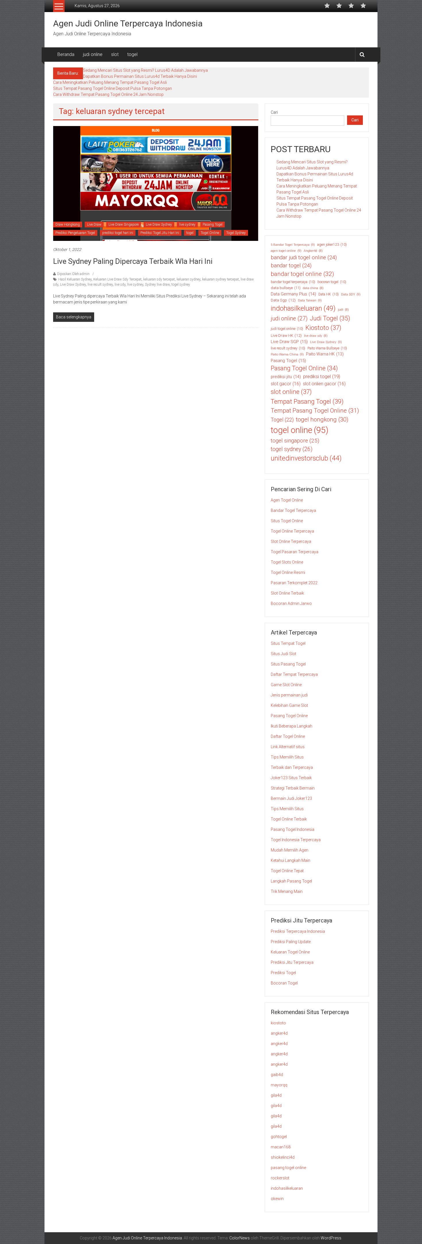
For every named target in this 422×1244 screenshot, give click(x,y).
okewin (277, 1198)
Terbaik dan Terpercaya (292, 767)
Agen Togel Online (287, 500)
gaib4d (277, 1074)
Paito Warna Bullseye (327, 348)
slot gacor (286, 383)
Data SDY (351, 294)
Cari (274, 112)
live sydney (187, 225)
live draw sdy (316, 336)
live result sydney (100, 285)
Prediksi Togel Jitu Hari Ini (159, 233)
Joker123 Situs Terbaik (291, 777)
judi (343, 310)
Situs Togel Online (287, 521)
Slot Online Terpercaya (291, 541)
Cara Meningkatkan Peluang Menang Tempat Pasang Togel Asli (110, 82)
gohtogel (279, 1136)
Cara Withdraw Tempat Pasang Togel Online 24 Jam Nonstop (108, 94)
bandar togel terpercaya (293, 282)
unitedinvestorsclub (306, 458)
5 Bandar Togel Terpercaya (293, 245)
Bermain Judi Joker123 (291, 798)
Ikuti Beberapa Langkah (291, 726)
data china (313, 288)
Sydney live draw (157, 285)
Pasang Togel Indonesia (292, 829)
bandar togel (291, 265)
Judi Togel (330, 318)
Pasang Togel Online (304, 368)
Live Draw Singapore (124, 225)
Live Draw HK (286, 335)
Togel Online (210, 233)
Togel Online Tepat (287, 870)
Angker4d (313, 251)
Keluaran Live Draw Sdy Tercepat (117, 279)
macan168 (281, 1147)
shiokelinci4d (283, 1157)
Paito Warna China (287, 354)
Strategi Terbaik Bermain (293, 788)
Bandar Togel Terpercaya (293, 510)
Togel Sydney (236, 233)
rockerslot (280, 1178)
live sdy (120, 285)
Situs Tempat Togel (288, 643)
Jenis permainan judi (289, 695)
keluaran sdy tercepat (159, 279)
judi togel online (287, 329)
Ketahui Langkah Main (290, 860)
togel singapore (295, 440)
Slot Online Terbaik (287, 593)
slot (115, 54)
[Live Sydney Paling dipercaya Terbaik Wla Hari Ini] (155, 183)
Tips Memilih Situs (287, 757)
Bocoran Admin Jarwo (291, 603)
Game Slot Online (286, 684)
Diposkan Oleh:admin (73, 274)
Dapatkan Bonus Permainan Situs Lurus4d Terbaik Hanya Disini (140, 76)
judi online (92, 54)
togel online (299, 430)
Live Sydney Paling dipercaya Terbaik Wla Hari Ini (132, 261)
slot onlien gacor (324, 383)
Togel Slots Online (287, 562)
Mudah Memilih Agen (289, 850)
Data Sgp (283, 300)
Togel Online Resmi (288, 572)
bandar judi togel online (304, 257)
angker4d (279, 1033)
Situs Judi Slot (283, 653)
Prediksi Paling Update (291, 941)
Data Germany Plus (293, 294)
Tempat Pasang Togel (307, 401)
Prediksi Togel (283, 972)
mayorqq (279, 1085)
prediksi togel (321, 376)
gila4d (276, 1095)
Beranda (65, 54)
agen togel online (286, 251)
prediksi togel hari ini (117, 233)
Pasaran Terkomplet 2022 (294, 583)
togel (132, 54)
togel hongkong (322, 419)
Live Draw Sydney (159, 225)
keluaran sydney (188, 279)
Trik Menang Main (287, 891)
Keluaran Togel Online (290, 952)
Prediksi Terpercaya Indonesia (298, 931)
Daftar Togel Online (288, 736)
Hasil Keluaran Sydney (75, 279)
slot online (291, 391)
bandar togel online (302, 273)
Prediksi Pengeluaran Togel (75, 233)
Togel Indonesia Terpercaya (296, 839)
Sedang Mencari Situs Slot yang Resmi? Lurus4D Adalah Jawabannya (145, 70)
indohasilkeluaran (303, 308)
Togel (282, 420)
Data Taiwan (310, 300)
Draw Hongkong (67, 225)
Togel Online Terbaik (289, 819)
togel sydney (180, 285)
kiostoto (278, 1023)
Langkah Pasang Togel (291, 881)
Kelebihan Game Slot (289, 705)
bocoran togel (332, 282)
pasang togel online (288, 1167)
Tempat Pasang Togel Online (315, 410)
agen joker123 (332, 245)
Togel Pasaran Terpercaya (294, 552)
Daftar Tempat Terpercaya (294, 674)
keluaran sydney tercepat (220, 279)
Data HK (328, 294)
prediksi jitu (286, 376)
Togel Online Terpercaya (292, 531)
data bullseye (286, 288)
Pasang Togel (212, 225)
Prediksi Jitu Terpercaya (292, 962)
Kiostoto (323, 327)
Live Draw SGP (289, 341)
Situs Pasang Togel (288, 664)
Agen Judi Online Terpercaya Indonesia (128, 23)
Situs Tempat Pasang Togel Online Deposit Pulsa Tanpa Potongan (112, 88)
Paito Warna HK (325, 354)
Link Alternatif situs (288, 746)
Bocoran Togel (284, 983)
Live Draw (94, 225)
